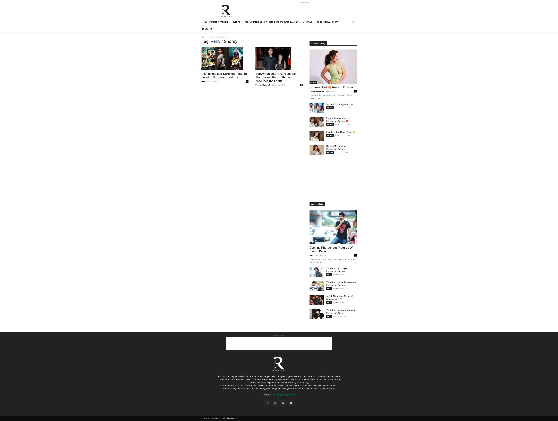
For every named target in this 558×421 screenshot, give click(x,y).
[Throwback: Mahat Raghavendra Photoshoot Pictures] (317, 286)
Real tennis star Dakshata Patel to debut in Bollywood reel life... (224, 75)
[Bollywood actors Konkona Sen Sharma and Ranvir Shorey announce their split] (279, 58)
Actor (312, 243)
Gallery (294, 22)
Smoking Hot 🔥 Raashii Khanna (331, 87)
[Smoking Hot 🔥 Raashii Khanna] (333, 67)
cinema (326, 22)
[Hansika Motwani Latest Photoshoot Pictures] (317, 150)
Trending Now (260, 22)
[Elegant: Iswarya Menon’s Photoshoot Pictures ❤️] (317, 122)
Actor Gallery (317, 204)
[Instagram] (275, 403)
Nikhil (204, 81)
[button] (353, 22)
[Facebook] (267, 403)
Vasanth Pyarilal (262, 85)
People (248, 22)
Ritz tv (335, 22)
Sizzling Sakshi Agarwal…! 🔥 (339, 104)
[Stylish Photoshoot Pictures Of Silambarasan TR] (317, 300)
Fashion (224, 22)
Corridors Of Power (279, 22)
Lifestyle (307, 22)
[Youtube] (291, 403)
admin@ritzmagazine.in (284, 394)
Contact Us (207, 29)
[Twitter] (283, 403)
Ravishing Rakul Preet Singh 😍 (340, 132)
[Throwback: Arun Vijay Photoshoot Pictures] (317, 272)
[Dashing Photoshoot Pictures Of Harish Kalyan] (333, 227)
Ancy (312, 255)
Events (236, 22)
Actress (313, 82)
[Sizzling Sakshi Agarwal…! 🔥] (317, 108)
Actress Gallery (318, 43)
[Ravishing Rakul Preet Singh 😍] (317, 136)
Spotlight (214, 22)
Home (204, 22)
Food (319, 22)
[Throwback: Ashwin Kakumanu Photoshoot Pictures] (317, 314)
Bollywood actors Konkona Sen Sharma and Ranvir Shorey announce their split (276, 77)
